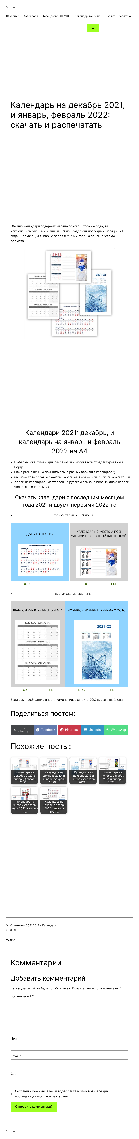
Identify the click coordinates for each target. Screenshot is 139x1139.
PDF (55, 584)
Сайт (14, 1073)
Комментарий (22, 996)
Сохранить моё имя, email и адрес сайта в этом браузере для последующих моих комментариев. (62, 1093)
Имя (15, 1038)
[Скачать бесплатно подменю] (132, 16)
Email (16, 1056)
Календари (49, 925)
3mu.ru (11, 7)
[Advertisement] (69, 63)
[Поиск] (93, 28)
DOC (26, 584)
